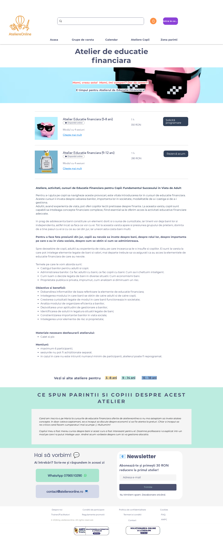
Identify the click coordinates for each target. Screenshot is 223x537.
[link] (93, 119)
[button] (153, 21)
